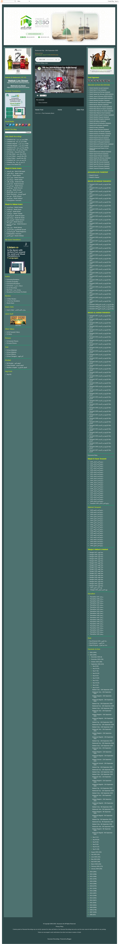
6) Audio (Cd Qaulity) (12, 281)
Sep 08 (95, 839)
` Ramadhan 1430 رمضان (96, 603)
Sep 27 (95, 671)
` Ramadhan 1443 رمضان (96, 630)
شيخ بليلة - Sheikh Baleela (14, 175)
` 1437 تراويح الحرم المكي (96, 486)
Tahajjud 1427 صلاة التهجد (96, 552)
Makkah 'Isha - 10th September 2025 (102, 793)
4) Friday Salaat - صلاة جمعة (14, 154)
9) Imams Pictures (12, 343)
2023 (91, 874)
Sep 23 (95, 678)
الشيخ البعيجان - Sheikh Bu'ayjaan (15, 215)
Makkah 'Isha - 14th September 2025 (102, 708)
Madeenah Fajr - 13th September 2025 (103, 743)
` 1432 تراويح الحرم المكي (96, 476)
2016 (91, 890)
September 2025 (96, 664)
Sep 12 (95, 837)
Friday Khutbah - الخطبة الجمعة (15, 365)
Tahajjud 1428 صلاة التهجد (96, 554)
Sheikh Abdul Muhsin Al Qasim (97, 108)
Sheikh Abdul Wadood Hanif (97, 113)
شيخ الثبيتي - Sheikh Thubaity (14, 213)
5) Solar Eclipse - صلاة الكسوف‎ (15, 158)
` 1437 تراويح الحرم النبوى (96, 529)
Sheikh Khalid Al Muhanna (96, 139)
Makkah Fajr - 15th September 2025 (102, 703)
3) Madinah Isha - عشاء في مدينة (15, 148)
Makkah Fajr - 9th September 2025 (102, 819)
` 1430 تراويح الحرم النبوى (96, 514)
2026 (91, 652)
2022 (91, 876)
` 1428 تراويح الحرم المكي (96, 470)
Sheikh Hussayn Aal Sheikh (97, 131)
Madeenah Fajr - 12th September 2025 (103, 769)
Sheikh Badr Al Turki (95, 90)
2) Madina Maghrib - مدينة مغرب (15, 143)
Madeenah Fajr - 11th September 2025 (103, 790)
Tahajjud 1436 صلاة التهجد (96, 571)
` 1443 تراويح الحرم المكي (96, 499)
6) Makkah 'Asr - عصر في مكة (15, 162)
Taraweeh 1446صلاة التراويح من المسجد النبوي (101, 306)
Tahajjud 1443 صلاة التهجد (96, 585)
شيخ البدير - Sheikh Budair (14, 211)
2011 (91, 902)
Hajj (8, 374)
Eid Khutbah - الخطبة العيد (14, 363)
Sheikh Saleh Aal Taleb (95, 160)
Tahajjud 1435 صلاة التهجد (96, 569)
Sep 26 (95, 673)
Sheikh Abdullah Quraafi (96, 88)
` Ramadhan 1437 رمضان (96, 617)
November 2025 (95, 659)
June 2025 (94, 857)
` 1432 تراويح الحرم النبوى (96, 518)
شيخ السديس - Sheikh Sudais (14, 179)
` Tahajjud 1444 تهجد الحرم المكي (98, 589)
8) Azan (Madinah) (12, 350)
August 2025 (95, 852)
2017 (91, 888)
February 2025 (95, 866)
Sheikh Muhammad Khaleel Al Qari (99, 148)
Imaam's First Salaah (12, 164)
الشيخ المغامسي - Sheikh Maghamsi (16, 231)
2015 (91, 893)
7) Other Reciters (11, 299)
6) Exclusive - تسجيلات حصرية (15, 285)
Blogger (69, 939)
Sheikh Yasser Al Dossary (96, 96)
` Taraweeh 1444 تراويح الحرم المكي (99, 503)
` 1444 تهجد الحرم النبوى (95, 587)
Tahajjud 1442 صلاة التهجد (96, 583)
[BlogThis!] (42, 95)
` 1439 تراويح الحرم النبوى (96, 533)
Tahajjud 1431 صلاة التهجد (96, 560)
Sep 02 (95, 846)
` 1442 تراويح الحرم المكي (96, 497)
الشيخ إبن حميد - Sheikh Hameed (15, 220)
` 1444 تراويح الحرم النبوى (96, 543)
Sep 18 (95, 682)
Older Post (80, 110)
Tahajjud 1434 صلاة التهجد (96, 567)
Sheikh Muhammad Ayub (96, 146)
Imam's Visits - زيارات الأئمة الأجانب (16, 310)
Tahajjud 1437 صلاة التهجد (96, 573)
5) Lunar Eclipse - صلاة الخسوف (15, 156)
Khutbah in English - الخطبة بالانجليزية (17, 367)
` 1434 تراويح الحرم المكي (96, 480)
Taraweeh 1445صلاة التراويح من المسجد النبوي (101, 304)
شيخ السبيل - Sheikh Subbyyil (14, 198)
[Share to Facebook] (46, 95)
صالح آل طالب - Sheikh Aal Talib (15, 181)
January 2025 (95, 868)
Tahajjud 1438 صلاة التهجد (96, 575)
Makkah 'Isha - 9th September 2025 (102, 807)
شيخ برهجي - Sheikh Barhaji (14, 227)
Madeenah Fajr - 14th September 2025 (103, 724)
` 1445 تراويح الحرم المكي (96, 501)
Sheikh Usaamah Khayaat (96, 168)
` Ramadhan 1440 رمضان (96, 623)
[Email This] (41, 95)
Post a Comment (43, 102)
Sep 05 (95, 842)
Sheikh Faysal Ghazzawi (96, 129)
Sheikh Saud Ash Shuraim (96, 164)
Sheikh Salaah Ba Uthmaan (97, 94)
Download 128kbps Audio (41, 63)
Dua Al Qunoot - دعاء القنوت (96, 643)
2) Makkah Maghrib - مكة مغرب (15, 145)
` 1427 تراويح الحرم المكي (96, 468)
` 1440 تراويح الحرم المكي (96, 493)
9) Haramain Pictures (12, 341)
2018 (91, 886)
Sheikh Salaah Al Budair (96, 156)
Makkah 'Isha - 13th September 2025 (102, 727)
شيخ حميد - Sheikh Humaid (14, 190)
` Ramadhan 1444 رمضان (96, 632)
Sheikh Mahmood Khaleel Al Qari (98, 144)
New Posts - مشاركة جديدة (14, 290)
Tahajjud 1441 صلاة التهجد (96, 581)
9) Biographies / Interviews (14, 200)
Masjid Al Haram (93, 175)
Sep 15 (95, 687)
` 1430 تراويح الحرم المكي (96, 472)
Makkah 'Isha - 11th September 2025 (102, 772)
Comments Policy (92, 455)
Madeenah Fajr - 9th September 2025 (102, 821)
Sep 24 (95, 675)
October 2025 (95, 661)
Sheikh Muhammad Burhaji (97, 92)
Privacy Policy (59, 926)
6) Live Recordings (12, 287)
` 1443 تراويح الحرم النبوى (96, 541)
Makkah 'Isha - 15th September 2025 (102, 689)
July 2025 (94, 854)
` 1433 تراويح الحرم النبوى (96, 520)
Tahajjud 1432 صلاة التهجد (96, 563)
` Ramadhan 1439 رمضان (96, 621)
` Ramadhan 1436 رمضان (96, 615)
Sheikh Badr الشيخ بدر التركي (14, 192)
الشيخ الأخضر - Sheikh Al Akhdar (15, 235)
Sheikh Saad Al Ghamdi (96, 153)
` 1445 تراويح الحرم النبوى (96, 545)
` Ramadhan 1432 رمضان (96, 607)
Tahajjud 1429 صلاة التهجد (96, 556)
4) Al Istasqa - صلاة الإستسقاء (14, 152)
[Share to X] (44, 95)
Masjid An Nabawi (94, 177)
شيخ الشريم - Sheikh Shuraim (15, 188)
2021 (91, 879)
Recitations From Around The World (16, 292)
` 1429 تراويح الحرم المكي (96, 466)
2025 (91, 655)
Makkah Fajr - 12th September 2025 (102, 767)
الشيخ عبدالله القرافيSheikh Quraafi (16, 229)
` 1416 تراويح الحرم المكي (96, 462)
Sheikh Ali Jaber (94, 127)
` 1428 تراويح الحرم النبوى (96, 512)
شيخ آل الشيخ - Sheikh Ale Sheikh (16, 217)
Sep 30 (95, 666)
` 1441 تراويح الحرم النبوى (96, 537)
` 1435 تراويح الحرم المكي (96, 482)
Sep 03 (95, 844)
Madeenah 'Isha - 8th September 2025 (103, 826)
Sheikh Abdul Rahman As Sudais (98, 110)
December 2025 (95, 657)
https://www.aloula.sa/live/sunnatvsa (18, 87)
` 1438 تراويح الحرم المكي (96, 488)
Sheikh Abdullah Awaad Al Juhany (98, 115)
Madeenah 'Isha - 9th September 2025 (103, 809)
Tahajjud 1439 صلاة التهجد (96, 577)
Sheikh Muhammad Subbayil (97, 151)
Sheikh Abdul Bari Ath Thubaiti (97, 106)
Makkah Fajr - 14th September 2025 (102, 722)
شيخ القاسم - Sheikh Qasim (14, 209)
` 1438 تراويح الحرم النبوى (96, 531)
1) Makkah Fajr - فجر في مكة (15, 141)
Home (60, 110)
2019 (91, 883)
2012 (91, 900)
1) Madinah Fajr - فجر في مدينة (15, 139)
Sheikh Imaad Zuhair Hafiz (96, 135)
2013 (91, 898)
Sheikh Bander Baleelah (96, 104)
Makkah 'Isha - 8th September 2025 (102, 824)
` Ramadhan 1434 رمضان (96, 611)
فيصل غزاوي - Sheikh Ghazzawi (15, 177)
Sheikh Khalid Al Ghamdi (96, 137)
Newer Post (39, 110)
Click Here (18, 325)
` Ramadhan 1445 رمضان (96, 634)
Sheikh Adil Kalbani (94, 121)
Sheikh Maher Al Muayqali (96, 98)
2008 (91, 909)
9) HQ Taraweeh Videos (13, 332)
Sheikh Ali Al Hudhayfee (95, 125)
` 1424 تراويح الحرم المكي (96, 464)
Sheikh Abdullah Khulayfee (96, 119)
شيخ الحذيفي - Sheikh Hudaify (15, 207)
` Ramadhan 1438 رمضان (96, 619)
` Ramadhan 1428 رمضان (96, 599)
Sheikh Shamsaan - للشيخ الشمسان (16, 194)
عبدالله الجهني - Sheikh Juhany (15, 173)
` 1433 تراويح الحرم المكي (96, 478)
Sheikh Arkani (10, 303)
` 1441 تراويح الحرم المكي (96, 495)
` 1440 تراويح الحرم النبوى (96, 535)
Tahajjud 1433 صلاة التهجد (96, 565)
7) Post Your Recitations (13, 301)
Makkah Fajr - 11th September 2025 (102, 788)
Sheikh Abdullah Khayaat (96, 117)
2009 (91, 907)
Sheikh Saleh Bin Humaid (96, 162)
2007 (91, 912)
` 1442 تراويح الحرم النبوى (96, 539)
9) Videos (9, 334)
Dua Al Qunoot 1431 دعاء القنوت (98, 641)
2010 (91, 905)
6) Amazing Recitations (13, 279)
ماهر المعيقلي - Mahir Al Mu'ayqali (16, 171)
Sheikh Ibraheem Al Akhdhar (97, 133)
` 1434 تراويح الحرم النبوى (96, 522)
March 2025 (94, 864)
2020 (91, 881)
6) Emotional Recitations (13, 283)
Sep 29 (95, 668)
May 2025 (94, 859)
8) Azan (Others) (11, 354)
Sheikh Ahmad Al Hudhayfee (97, 123)
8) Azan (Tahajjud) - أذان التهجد (15, 356)
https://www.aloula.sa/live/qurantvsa (18, 82)
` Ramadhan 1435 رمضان (96, 613)
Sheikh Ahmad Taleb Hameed (97, 102)
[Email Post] (37, 95)
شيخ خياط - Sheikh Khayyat (14, 196)
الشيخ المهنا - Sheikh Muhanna (15, 222)
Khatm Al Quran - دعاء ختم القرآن (98, 645)
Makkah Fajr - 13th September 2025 (102, 741)
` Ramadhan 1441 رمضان (96, 625)
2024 (91, 871)
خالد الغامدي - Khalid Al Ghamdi (15, 184)
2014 (91, 895)
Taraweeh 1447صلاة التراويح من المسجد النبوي (101, 308)
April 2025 (94, 861)
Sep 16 (95, 685)
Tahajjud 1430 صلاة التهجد (96, 558)
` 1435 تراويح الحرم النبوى (96, 524)
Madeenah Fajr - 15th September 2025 (103, 706)
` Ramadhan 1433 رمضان (96, 609)
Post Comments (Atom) (48, 113)
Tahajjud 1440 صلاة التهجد (96, 579)
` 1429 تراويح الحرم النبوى (96, 510)
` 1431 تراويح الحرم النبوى (96, 516)
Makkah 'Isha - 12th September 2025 (102, 745)
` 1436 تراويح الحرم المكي (96, 484)
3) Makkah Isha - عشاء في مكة (15, 150)
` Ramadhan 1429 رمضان (96, 601)
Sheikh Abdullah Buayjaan (96, 100)
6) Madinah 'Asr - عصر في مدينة (15, 160)
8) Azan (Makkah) (11, 352)
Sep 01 (95, 849)
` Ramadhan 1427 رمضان (96, 596)
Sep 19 (95, 680)
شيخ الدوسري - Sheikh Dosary (15, 186)
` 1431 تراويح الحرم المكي (96, 474)
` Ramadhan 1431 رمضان (96, 605)
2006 (91, 914)
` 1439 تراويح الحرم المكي (96, 491)
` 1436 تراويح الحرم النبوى (96, 527)
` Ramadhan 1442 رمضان (96, 628)
